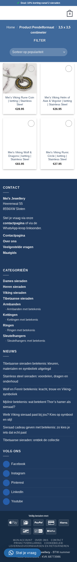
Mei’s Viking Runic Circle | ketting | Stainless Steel (57, 156)
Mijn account (22, 540)
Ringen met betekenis (21, 330)
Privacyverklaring (27, 543)
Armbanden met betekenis (24, 309)
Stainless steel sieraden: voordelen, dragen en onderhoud (35, 379)
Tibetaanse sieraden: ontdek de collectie (31, 440)
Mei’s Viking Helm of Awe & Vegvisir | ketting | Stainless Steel (57, 101)
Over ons (41, 540)
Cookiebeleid (53, 543)
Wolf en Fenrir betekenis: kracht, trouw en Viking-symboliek (37, 391)
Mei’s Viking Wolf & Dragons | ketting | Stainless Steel (20, 156)
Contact (57, 540)
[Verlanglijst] (58, 13)
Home (11, 27)
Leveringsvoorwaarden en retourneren (39, 546)
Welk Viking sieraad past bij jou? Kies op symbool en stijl (38, 417)
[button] (7, 13)
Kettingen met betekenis (22, 319)
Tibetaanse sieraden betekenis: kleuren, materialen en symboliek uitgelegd (31, 366)
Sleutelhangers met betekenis (26, 340)
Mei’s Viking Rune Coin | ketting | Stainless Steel (19, 101)
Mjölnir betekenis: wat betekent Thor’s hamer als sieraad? (37, 404)
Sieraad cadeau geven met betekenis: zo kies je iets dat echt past (36, 430)
